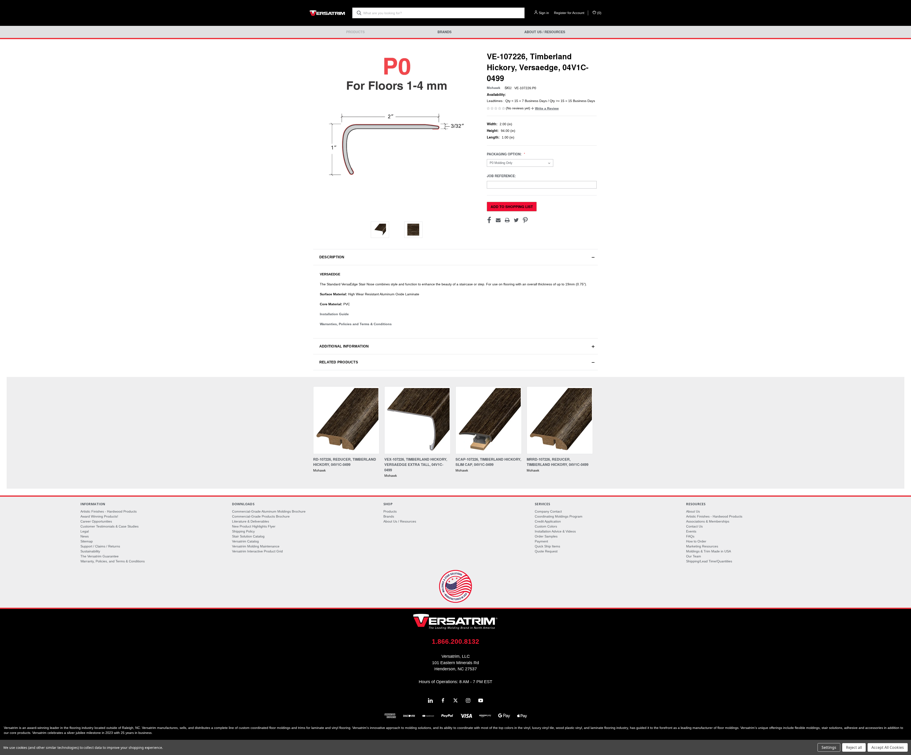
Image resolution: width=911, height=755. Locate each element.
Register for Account (569, 13)
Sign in (544, 13)
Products (355, 31)
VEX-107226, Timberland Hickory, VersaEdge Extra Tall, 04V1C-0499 (415, 464)
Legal (84, 531)
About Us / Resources (544, 31)
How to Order (696, 541)
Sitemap (86, 541)
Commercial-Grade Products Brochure (261, 516)
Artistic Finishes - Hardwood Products (108, 511)
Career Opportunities (96, 521)
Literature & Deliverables (250, 521)
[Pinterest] (525, 220)
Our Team (693, 556)
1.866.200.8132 (455, 641)
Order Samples (546, 536)
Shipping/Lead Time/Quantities (709, 561)
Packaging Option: (505, 154)
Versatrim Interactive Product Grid (257, 551)
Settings (829, 747)
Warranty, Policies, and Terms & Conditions (112, 561)
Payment (541, 541)
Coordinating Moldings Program (558, 516)
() (598, 13)
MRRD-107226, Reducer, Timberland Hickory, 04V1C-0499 (557, 462)
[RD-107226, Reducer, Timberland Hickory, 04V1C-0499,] (346, 420)
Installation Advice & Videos (555, 531)
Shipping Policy (243, 531)
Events (691, 531)
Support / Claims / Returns (100, 546)
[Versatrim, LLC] (327, 13)
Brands (444, 31)
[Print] (507, 220)
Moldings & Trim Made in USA (708, 551)
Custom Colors (546, 526)
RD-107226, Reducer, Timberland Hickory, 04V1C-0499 (344, 462)
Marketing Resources (702, 546)
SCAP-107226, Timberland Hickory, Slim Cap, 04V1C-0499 (488, 462)
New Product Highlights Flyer (253, 526)
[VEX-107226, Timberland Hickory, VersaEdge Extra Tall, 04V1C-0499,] (417, 420)
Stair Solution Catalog (248, 536)
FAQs (690, 536)
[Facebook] (489, 220)
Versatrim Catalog (245, 541)
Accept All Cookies (887, 747)
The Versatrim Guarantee (99, 556)
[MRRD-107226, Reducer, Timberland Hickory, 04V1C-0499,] (560, 420)
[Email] (498, 220)
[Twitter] (516, 220)
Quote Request (546, 551)
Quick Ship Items (547, 546)
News (84, 536)
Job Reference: (502, 175)
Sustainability (90, 551)
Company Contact (548, 511)
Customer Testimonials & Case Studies (109, 526)
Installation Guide (334, 314)
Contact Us (694, 526)
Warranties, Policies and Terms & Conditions (356, 324)
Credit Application (548, 521)
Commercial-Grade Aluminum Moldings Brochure (269, 511)
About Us (693, 511)
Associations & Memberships (707, 521)
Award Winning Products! (99, 516)
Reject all (854, 747)
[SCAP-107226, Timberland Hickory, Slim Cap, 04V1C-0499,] (488, 420)
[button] (545, 108)
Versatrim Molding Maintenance (255, 546)
